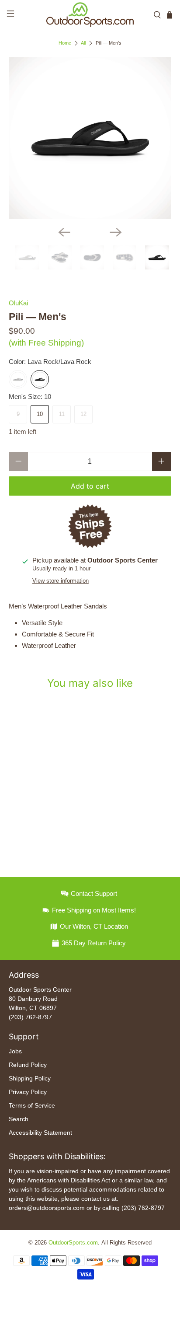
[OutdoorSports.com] (90, 14)
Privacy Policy (28, 1091)
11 (62, 414)
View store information (60, 580)
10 (40, 414)
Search (18, 1118)
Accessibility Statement (40, 1132)
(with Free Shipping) (46, 342)
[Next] (115, 232)
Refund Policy (28, 1064)
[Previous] (64, 232)
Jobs (15, 1051)
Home (65, 43)
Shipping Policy (30, 1078)
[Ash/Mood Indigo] (18, 379)
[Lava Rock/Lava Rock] (40, 379)
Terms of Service (32, 1105)
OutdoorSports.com (73, 1243)
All (83, 43)
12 (83, 414)
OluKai (18, 303)
